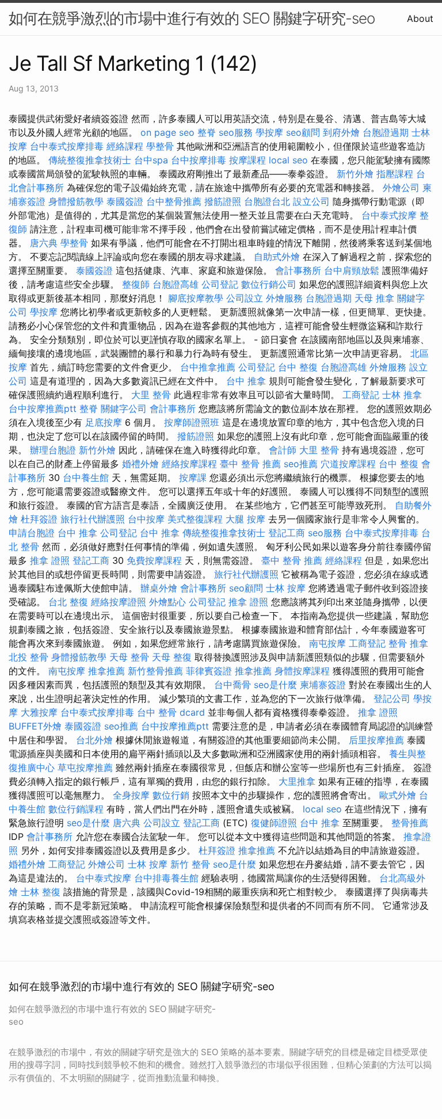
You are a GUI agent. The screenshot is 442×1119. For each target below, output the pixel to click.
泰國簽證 (124, 201)
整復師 (136, 284)
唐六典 (44, 243)
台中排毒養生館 (166, 878)
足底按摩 (103, 422)
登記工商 (286, 533)
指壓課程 (394, 174)
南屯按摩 (327, 643)
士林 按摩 (286, 588)
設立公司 (311, 201)
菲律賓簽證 (209, 671)
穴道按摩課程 (348, 463)
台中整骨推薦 (173, 201)
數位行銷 (171, 795)
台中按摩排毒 (198, 160)
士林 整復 (40, 892)
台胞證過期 (386, 132)
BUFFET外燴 (35, 726)
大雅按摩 (39, 712)
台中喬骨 (232, 684)
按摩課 (193, 477)
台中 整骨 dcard (171, 712)
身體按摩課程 (302, 671)
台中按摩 (146, 519)
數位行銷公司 (268, 284)
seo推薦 (301, 463)
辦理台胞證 (53, 450)
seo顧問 (303, 132)
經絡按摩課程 (189, 463)
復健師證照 (274, 822)
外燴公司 (401, 187)
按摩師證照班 (191, 422)
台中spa (151, 160)
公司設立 (244, 298)
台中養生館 (86, 477)
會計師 (282, 450)
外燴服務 (284, 298)
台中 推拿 (246, 381)
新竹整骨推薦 (155, 671)
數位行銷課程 (76, 809)
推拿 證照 (50, 560)
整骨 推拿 (408, 643)
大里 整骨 (151, 394)
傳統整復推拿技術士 (89, 160)
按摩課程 (247, 160)
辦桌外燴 (158, 588)
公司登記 (219, 284)
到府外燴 (341, 132)
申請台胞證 (32, 533)
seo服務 (236, 132)
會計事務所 (298, 270)
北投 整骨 (28, 657)
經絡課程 (124, 146)
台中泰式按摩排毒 (67, 146)
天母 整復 (172, 657)
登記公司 (392, 698)
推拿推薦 (106, 671)
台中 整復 (298, 367)
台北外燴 (94, 740)
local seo (288, 160)
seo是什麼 (275, 684)
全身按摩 (131, 795)
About (420, 18)
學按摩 (269, 132)
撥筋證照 (222, 201)
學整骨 (160, 146)
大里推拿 (297, 781)
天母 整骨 (129, 657)
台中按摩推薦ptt (43, 408)
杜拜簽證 (39, 519)
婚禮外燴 (140, 463)
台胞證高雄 (176, 284)
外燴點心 (167, 602)
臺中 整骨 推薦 (250, 463)
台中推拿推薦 (207, 367)
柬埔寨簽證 (323, 684)
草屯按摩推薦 (85, 767)
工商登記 (360, 394)
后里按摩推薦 (376, 740)
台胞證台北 (267, 201)
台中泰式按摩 (389, 215)
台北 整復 (68, 602)
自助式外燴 (277, 256)
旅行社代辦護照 (92, 519)
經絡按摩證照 (118, 602)
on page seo (167, 132)
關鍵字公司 (124, 408)
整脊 (206, 132)
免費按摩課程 (154, 560)
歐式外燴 (397, 795)
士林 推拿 (402, 394)
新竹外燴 (355, 174)
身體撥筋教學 (76, 201)
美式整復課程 (195, 519)
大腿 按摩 (245, 519)
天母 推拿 (374, 298)
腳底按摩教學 (195, 298)
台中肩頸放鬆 (351, 270)
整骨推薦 (409, 822)
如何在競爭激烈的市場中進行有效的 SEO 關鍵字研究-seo (192, 18)
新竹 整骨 (190, 864)
